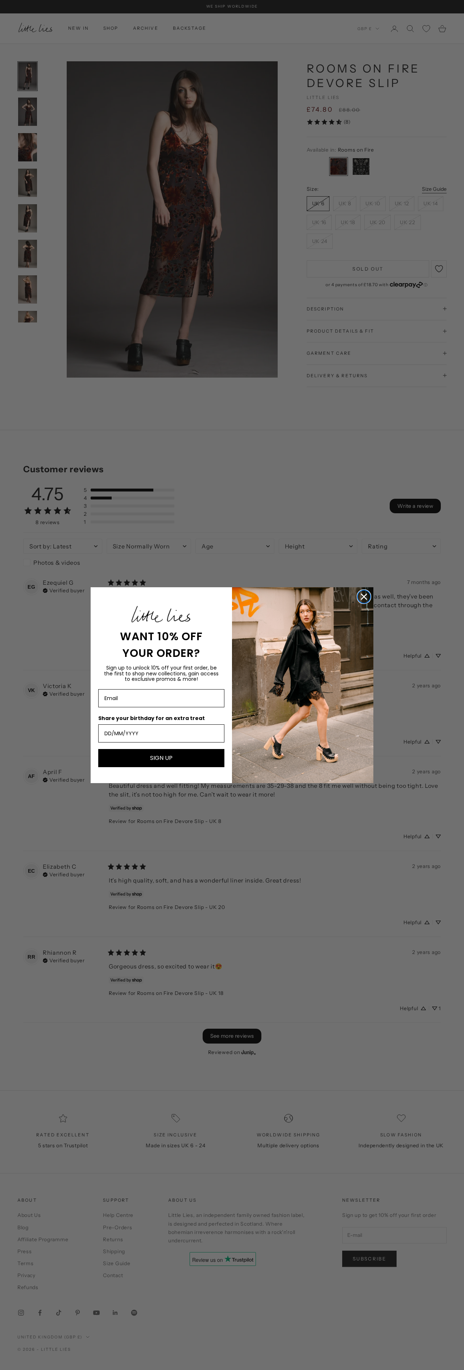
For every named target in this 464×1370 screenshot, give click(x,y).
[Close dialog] (363, 596)
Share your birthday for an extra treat (151, 718)
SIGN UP (161, 758)
